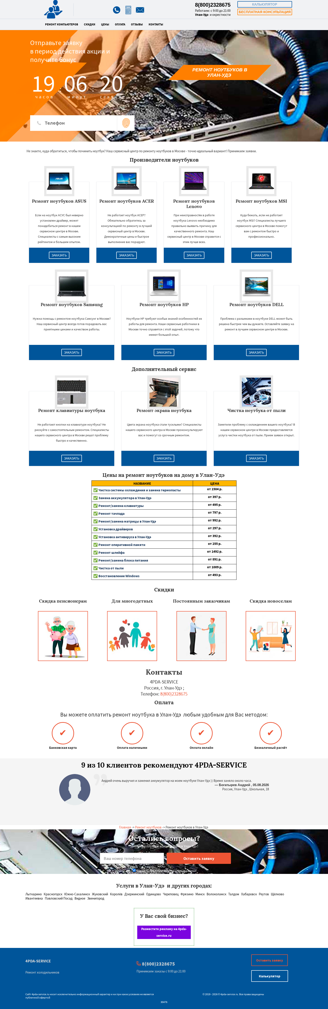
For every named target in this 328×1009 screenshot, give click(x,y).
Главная (125, 827)
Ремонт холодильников (42, 972)
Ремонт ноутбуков (148, 827)
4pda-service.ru (40, 994)
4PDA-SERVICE (38, 961)
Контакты (156, 24)
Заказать (59, 255)
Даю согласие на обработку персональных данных (166, 870)
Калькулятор (264, 4)
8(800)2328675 (212, 5)
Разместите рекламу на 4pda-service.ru (164, 932)
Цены (105, 24)
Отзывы (137, 24)
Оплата (120, 24)
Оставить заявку (269, 960)
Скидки (89, 24)
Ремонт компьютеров (61, 24)
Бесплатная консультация (265, 12)
